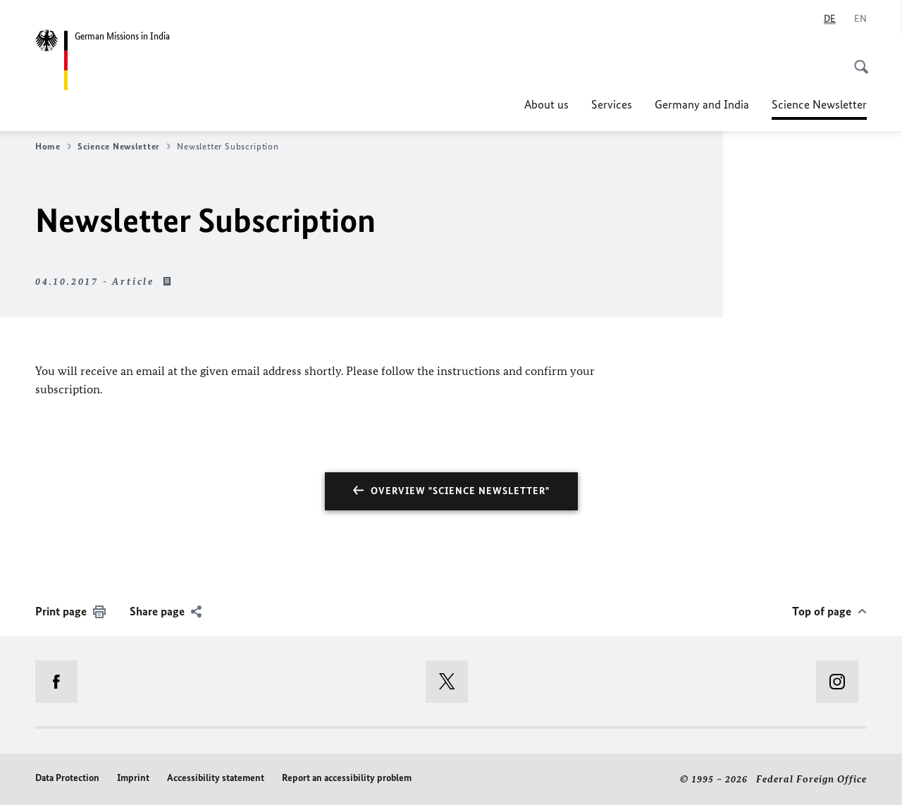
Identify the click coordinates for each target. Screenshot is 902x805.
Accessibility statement (215, 778)
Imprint (133, 778)
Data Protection (67, 778)
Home (48, 146)
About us (546, 104)
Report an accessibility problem (347, 778)
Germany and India (702, 104)
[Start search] (856, 59)
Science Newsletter (819, 108)
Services (611, 104)
